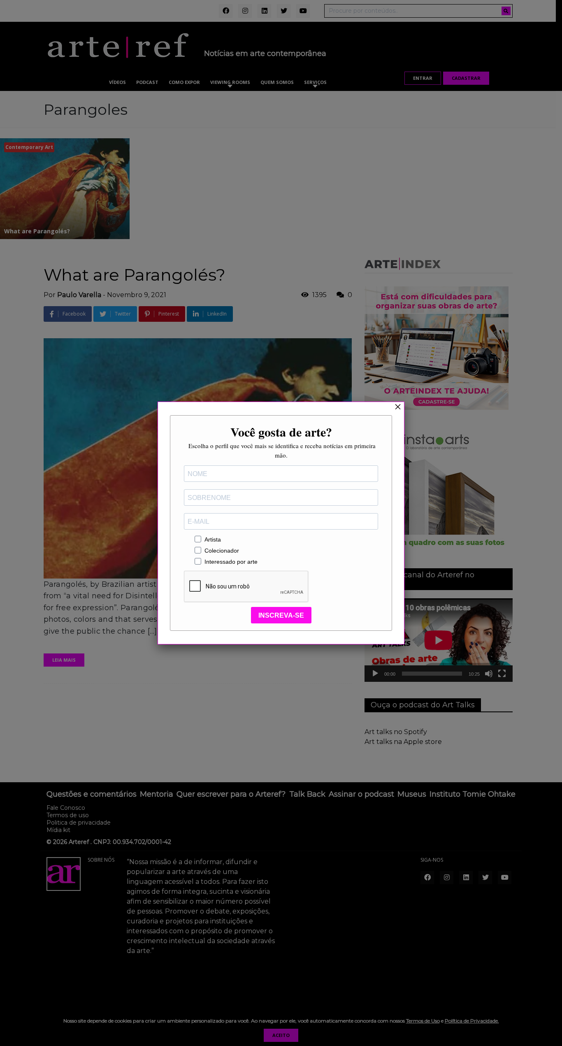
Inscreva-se (281, 615)
